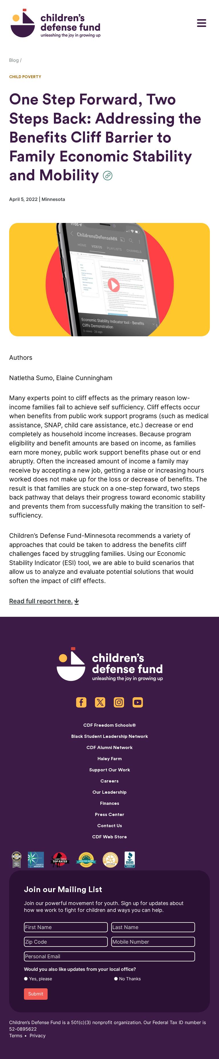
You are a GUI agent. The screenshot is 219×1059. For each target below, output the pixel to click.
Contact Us (109, 825)
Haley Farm (110, 758)
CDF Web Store (109, 837)
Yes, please (40, 979)
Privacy (38, 1035)
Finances (109, 803)
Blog (14, 60)
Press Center (109, 814)
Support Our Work (109, 770)
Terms (15, 1035)
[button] (109, 175)
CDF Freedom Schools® (109, 725)
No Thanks (130, 979)
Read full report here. (41, 601)
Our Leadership (109, 792)
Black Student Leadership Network (109, 736)
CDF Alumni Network (109, 747)
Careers (109, 781)
